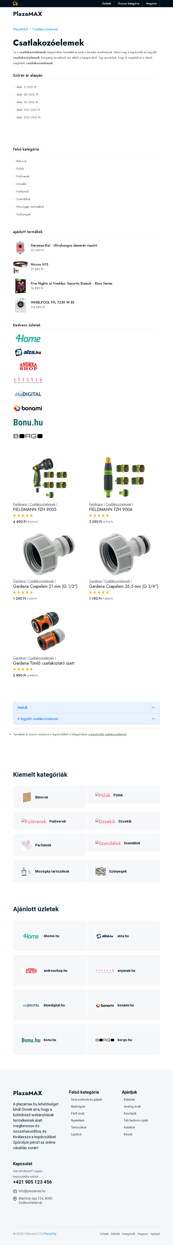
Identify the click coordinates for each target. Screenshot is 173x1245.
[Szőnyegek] (100, 870)
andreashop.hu (55, 971)
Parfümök (22, 191)
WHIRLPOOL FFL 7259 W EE (52, 302)
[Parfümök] (27, 844)
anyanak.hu (126, 971)
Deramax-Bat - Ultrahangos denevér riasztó (64, 245)
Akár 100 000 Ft (28, 109)
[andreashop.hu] (31, 970)
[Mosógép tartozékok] (27, 870)
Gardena (19, 581)
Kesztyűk (130, 1113)
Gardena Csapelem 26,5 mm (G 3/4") (123, 586)
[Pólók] (102, 794)
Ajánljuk (155, 1234)
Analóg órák (132, 1106)
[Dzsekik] (105, 821)
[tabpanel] (86, 571)
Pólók (20, 168)
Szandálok (23, 199)
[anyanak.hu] (104, 970)
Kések (128, 1134)
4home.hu (51, 936)
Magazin (151, 3)
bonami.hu (126, 1005)
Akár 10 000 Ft (27, 102)
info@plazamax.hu (32, 1191)
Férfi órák (77, 1113)
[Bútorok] (27, 796)
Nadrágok (78, 1106)
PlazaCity (50, 1233)
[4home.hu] (31, 935)
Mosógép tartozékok (30, 206)
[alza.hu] (104, 935)
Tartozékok (78, 1127)
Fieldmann (20, 504)
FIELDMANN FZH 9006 (110, 509)
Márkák (23, 707)
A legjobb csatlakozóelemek (38, 718)
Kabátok (129, 1127)
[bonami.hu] (104, 1004)
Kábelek (129, 1099)
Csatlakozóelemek (45, 29)
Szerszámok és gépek (86, 1099)
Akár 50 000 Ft (27, 94)
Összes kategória (128, 3)
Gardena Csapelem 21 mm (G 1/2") (45, 586)
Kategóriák (128, 1234)
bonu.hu (50, 1040)
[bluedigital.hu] (31, 1004)
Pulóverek (22, 176)
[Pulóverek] (34, 821)
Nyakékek (77, 1120)
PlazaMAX (20, 29)
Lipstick (76, 1134)
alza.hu (123, 936)
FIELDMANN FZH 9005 (34, 509)
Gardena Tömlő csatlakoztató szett (43, 663)
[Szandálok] (108, 842)
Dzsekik (21, 184)
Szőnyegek (23, 214)
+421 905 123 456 (32, 1182)
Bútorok (21, 161)
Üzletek (106, 3)
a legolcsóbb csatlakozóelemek (107, 734)
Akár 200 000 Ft (28, 117)
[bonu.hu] (31, 1039)
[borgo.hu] (104, 1039)
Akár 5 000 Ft (26, 87)
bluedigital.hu (54, 1005)
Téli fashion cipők (136, 1120)
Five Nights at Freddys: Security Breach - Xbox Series (71, 283)
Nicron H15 (39, 264)
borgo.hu (125, 1040)
